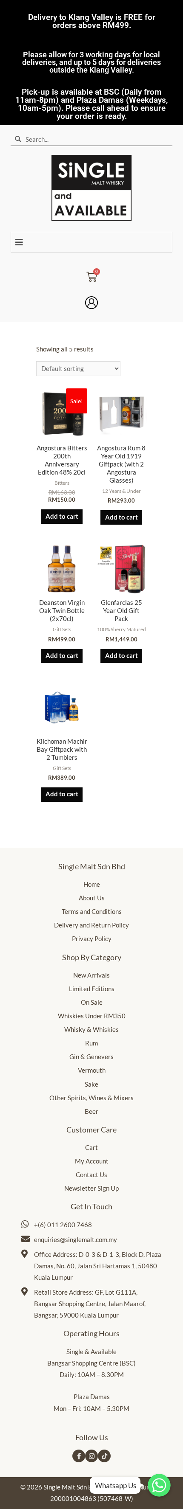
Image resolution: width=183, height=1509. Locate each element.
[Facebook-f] (78, 1456)
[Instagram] (91, 1456)
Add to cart (62, 516)
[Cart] (91, 274)
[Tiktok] (104, 1456)
